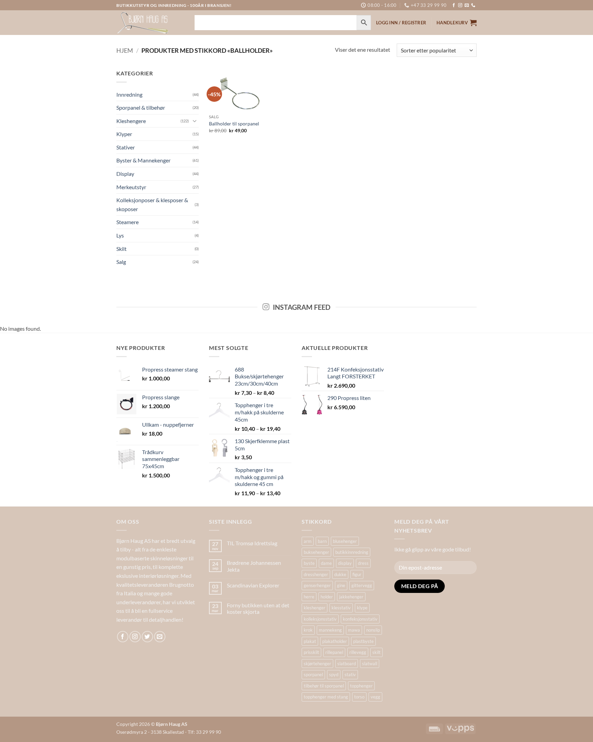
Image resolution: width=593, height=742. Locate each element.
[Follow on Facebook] (454, 5)
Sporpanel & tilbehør (140, 107)
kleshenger (314, 607)
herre (309, 596)
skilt (376, 652)
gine (341, 585)
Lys (120, 235)
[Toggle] (194, 121)
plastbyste (363, 641)
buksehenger (316, 552)
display (345, 563)
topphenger (361, 686)
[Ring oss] (473, 5)
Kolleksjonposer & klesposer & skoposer (152, 204)
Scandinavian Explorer (253, 585)
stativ (350, 674)
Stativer (125, 147)
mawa (354, 630)
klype (362, 607)
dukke (340, 574)
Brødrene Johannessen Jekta (254, 565)
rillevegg (357, 652)
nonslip (373, 630)
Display (125, 173)
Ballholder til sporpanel (234, 123)
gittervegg (361, 585)
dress (363, 563)
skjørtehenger (317, 663)
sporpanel (313, 674)
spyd (333, 674)
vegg (375, 697)
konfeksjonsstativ (360, 619)
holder (327, 596)
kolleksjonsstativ (320, 619)
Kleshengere (131, 121)
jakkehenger (351, 596)
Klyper (124, 134)
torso (359, 697)
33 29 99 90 (208, 732)
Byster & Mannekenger (143, 160)
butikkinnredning (351, 552)
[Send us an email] (467, 5)
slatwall (369, 663)
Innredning (129, 94)
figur (356, 574)
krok (308, 630)
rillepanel (334, 652)
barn (322, 541)
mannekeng (330, 630)
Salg (121, 261)
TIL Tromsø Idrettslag (252, 543)
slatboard (346, 663)
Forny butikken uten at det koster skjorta (258, 608)
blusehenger (345, 541)
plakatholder (334, 641)
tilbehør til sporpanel (324, 686)
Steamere (127, 222)
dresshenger (316, 574)
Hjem (124, 50)
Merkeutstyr (131, 187)
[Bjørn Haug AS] (150, 22)
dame (326, 563)
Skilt (121, 248)
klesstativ (341, 607)
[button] (457, 22)
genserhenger (317, 585)
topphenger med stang (326, 697)
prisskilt (311, 652)
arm (308, 541)
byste (309, 563)
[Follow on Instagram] (460, 5)
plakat (310, 641)
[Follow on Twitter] (147, 636)
